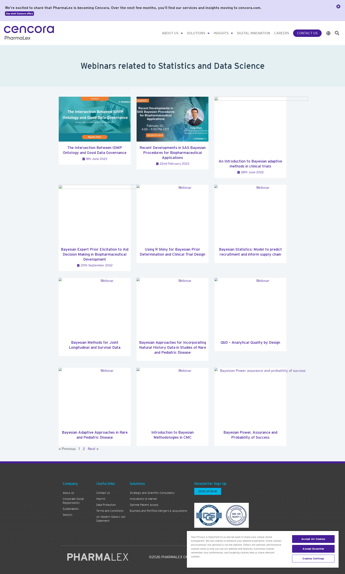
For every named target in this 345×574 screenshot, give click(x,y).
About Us (170, 33)
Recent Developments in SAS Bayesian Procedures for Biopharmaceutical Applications (173, 152)
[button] (337, 33)
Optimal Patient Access (144, 504)
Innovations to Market (143, 498)
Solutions (196, 33)
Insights (221, 33)
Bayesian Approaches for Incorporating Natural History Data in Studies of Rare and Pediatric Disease (172, 347)
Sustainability (71, 508)
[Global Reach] (328, 33)
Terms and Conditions (109, 510)
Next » (93, 449)
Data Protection (106, 504)
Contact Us (307, 33)
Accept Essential (313, 548)
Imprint (100, 498)
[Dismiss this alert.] (338, 6)
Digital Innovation (253, 33)
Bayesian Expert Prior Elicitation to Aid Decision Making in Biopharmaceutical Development (94, 254)
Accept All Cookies (313, 539)
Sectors (67, 514)
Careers (281, 33)
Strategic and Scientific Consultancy (152, 492)
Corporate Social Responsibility (73, 500)
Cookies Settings (313, 558)
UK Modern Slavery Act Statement (110, 518)
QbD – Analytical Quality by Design (250, 342)
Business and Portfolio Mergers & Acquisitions (158, 510)
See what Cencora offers (19, 13)
